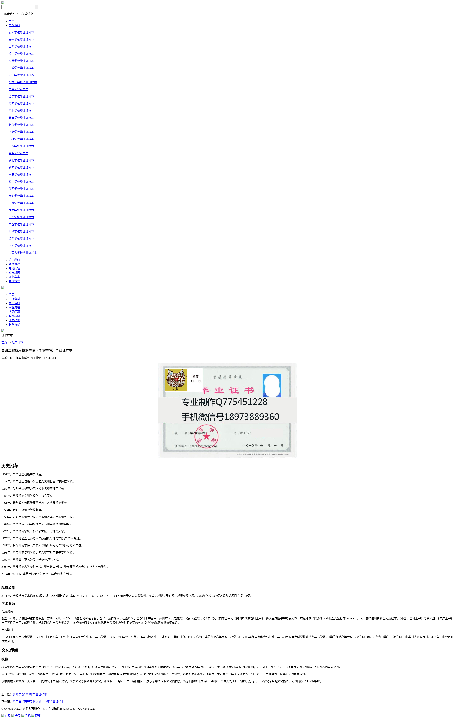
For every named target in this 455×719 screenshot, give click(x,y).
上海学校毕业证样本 (21, 131)
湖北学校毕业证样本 (21, 160)
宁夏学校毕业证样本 (21, 203)
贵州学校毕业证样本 (21, 39)
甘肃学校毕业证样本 (21, 210)
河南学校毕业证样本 (21, 103)
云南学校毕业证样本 (21, 32)
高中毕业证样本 (18, 89)
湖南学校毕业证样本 (21, 167)
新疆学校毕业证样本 (21, 231)
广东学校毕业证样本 (21, 217)
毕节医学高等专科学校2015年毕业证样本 (38, 701)
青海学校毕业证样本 (21, 195)
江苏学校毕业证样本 (21, 67)
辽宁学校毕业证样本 (21, 96)
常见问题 (14, 268)
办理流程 (14, 264)
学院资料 (14, 25)
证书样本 (14, 276)
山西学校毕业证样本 (21, 46)
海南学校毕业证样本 (21, 245)
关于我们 (14, 259)
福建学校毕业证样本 (21, 53)
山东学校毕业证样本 (21, 146)
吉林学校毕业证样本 (21, 139)
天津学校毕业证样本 (21, 117)
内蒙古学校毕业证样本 (23, 252)
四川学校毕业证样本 (21, 181)
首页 (11, 21)
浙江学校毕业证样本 (21, 75)
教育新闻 (14, 272)
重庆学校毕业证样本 (21, 174)
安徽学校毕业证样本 (21, 60)
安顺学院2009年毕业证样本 (30, 694)
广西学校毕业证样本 (21, 224)
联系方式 (14, 281)
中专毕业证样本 (18, 153)
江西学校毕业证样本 (21, 238)
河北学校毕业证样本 (21, 110)
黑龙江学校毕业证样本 (23, 82)
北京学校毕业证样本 (21, 124)
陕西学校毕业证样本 (21, 188)
